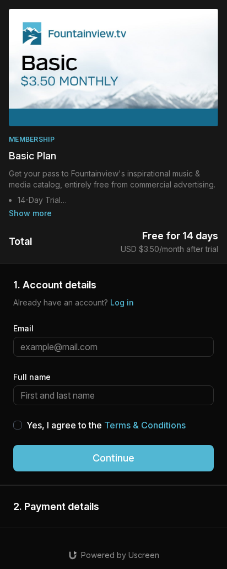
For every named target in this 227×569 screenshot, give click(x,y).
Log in (122, 302)
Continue (113, 458)
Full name (32, 377)
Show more (30, 213)
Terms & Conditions (145, 425)
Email (23, 328)
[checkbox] (17, 425)
